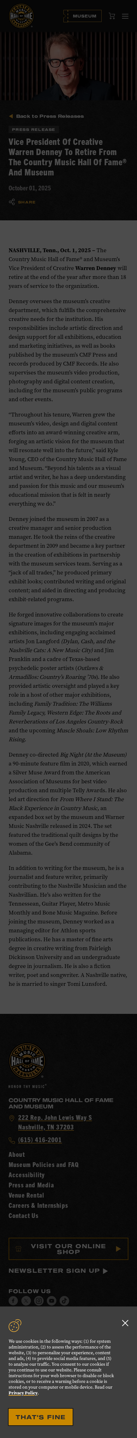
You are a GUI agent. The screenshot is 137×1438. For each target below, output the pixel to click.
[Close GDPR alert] (125, 1323)
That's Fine (41, 1416)
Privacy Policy (23, 1393)
